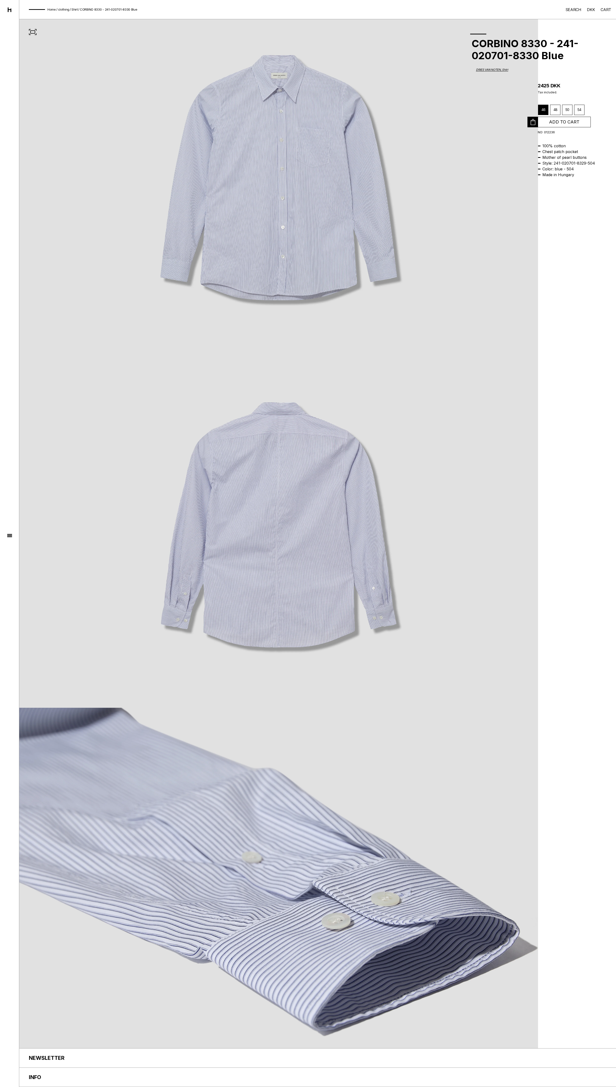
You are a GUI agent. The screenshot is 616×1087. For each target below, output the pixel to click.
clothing (64, 9)
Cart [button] (606, 9)
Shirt (74, 9)
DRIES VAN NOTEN (488, 69)
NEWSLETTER (46, 1058)
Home (51, 9)
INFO (35, 1077)
